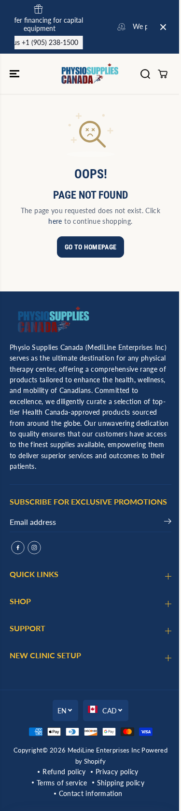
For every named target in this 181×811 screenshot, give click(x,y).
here (55, 221)
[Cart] (162, 74)
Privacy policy (117, 772)
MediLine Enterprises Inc (104, 750)
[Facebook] (18, 547)
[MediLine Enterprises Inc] (90, 73)
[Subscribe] (167, 523)
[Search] (145, 74)
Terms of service (62, 783)
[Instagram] (34, 547)
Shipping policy (120, 783)
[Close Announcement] (163, 27)
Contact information (91, 793)
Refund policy (64, 772)
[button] (15, 74)
